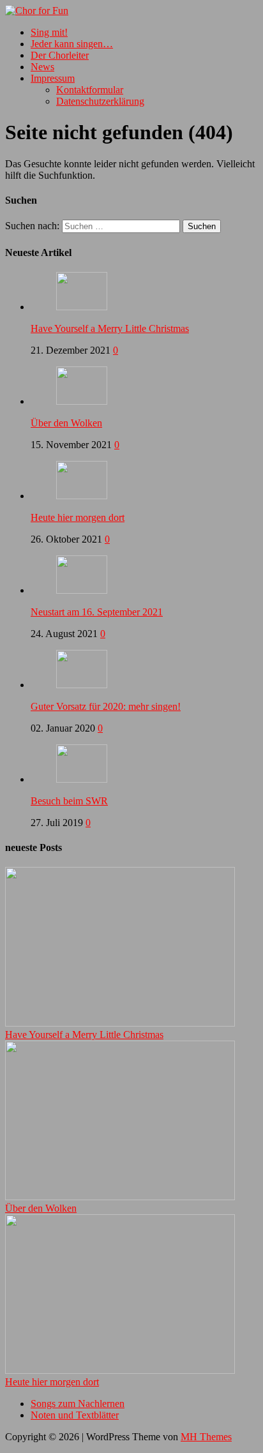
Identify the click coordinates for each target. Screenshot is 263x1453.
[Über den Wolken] (81, 401)
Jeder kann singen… (72, 43)
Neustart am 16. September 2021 (97, 611)
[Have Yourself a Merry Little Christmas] (81, 306)
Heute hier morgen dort (77, 517)
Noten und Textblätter (75, 1415)
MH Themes (206, 1436)
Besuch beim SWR (69, 800)
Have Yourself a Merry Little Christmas (110, 328)
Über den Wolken (66, 423)
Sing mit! (49, 32)
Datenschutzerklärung (100, 101)
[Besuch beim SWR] (81, 779)
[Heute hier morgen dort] (81, 495)
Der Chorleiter (60, 55)
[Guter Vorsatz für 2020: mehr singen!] (81, 684)
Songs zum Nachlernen (77, 1403)
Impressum (53, 78)
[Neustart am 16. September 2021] (81, 590)
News (42, 66)
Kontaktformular (89, 89)
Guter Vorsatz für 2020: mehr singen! (106, 706)
